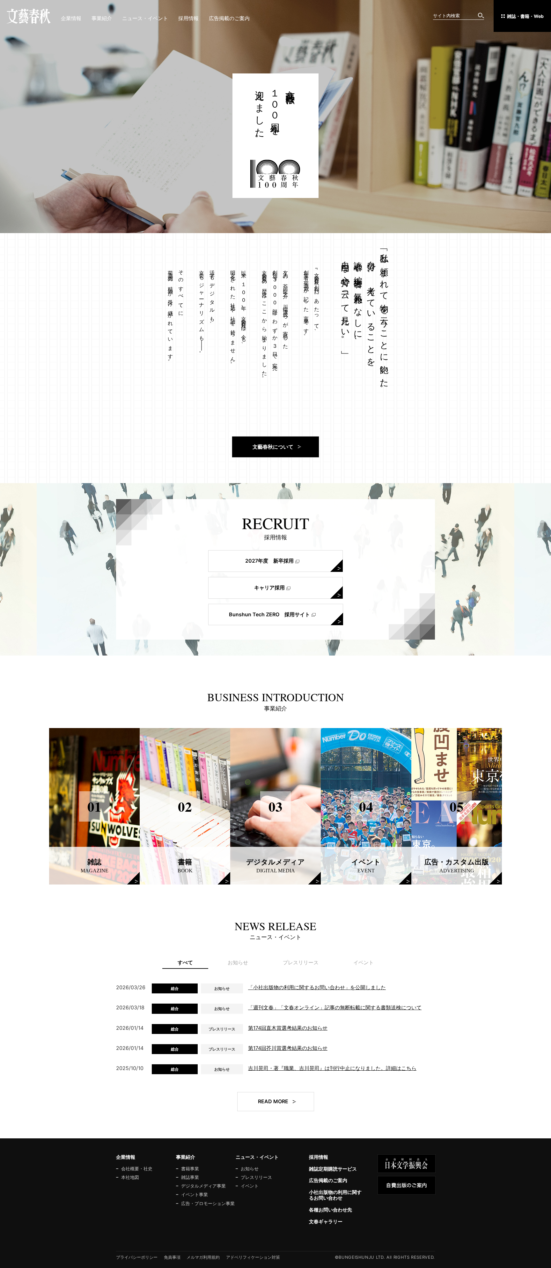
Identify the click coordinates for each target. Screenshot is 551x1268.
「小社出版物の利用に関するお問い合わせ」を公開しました (317, 987)
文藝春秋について (273, 447)
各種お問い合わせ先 (330, 1210)
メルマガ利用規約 (203, 1257)
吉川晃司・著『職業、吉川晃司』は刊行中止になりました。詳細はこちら (332, 1068)
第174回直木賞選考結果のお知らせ (287, 1028)
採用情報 (188, 18)
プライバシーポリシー (137, 1257)
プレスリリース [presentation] (301, 962)
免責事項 (172, 1257)
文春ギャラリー (325, 1222)
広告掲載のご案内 (229, 18)
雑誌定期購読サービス (333, 1169)
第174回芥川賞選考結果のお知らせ (287, 1048)
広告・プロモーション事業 (208, 1203)
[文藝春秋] (28, 16)
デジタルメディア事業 (203, 1185)
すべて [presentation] (185, 962)
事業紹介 (102, 18)
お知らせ (250, 1168)
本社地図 (130, 1177)
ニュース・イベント (145, 18)
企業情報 (71, 18)
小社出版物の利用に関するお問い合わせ (335, 1195)
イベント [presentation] (363, 962)
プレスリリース (256, 1177)
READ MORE (273, 1101)
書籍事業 (190, 1168)
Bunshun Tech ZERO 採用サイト (269, 614)
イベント (250, 1185)
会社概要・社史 (136, 1168)
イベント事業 (194, 1194)
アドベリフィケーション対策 (253, 1257)
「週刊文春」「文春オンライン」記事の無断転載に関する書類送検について (335, 1007)
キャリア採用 (269, 587)
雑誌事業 (190, 1177)
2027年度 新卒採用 (269, 561)
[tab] (185, 963)
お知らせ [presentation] (238, 962)
